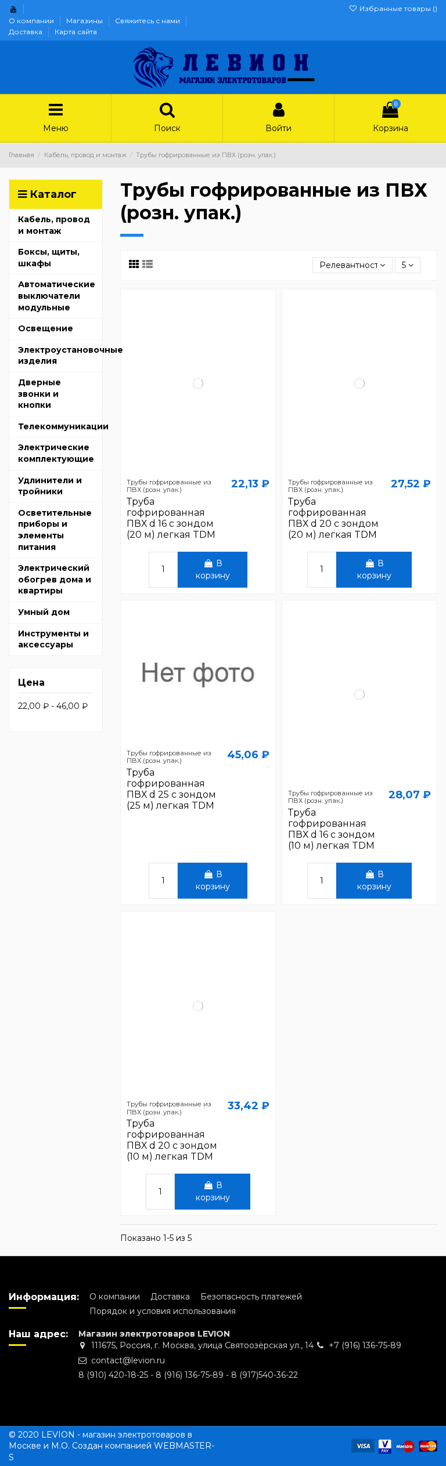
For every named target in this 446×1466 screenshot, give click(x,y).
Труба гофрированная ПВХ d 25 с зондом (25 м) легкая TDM (171, 789)
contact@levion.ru (128, 1360)
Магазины (85, 20)
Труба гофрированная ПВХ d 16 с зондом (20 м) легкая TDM (171, 518)
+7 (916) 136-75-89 (365, 1345)
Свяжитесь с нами (148, 20)
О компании (32, 20)
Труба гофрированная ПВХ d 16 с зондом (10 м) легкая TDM (331, 829)
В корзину (213, 569)
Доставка (26, 31)
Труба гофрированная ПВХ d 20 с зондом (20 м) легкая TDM (333, 518)
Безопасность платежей (251, 1296)
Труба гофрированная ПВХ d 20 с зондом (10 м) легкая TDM (172, 1140)
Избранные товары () (397, 8)
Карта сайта (76, 31)
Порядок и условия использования (162, 1311)
